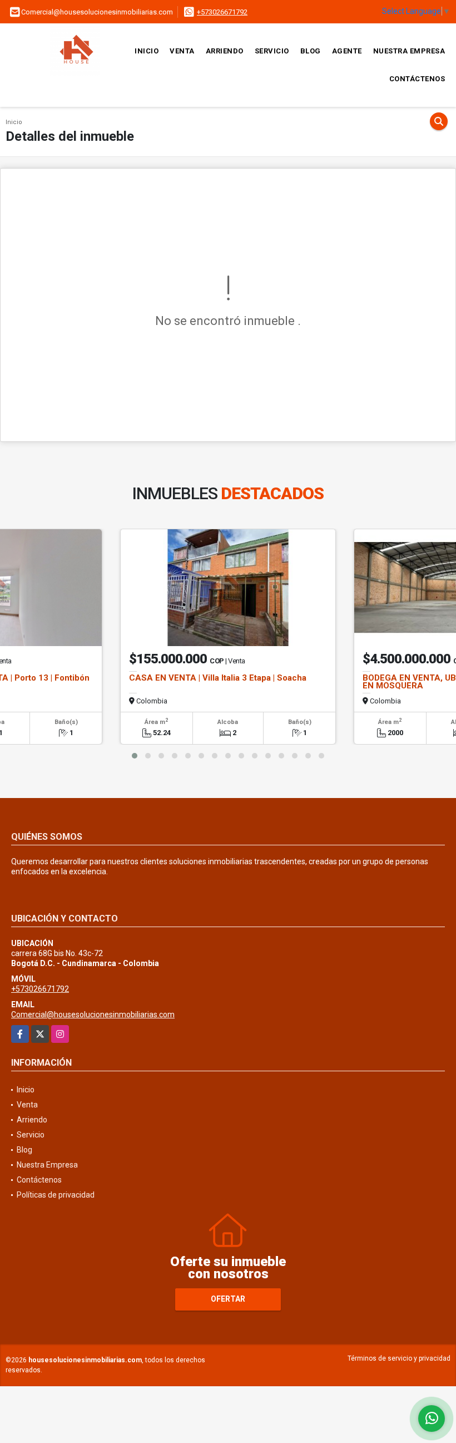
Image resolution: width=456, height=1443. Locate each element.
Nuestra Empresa (409, 51)
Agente (347, 51)
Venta (182, 51)
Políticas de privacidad (56, 1194)
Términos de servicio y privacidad (399, 1358)
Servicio (272, 51)
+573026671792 (222, 12)
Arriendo (225, 51)
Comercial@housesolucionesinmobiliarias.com (93, 1014)
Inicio (146, 51)
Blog (310, 51)
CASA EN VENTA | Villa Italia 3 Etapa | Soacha (217, 678)
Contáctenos (417, 79)
